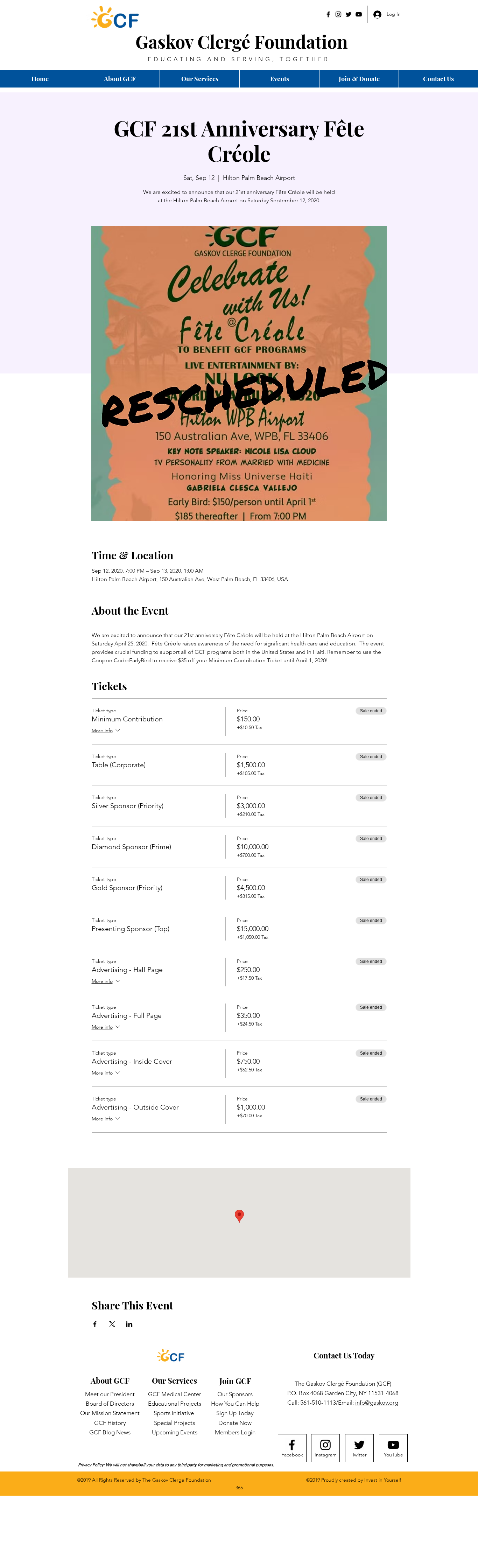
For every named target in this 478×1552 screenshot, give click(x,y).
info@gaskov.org (376, 1402)
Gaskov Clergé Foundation (241, 41)
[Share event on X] (112, 1324)
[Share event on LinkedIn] (129, 1324)
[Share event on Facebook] (95, 1324)
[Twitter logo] (359, 1445)
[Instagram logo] (325, 1445)
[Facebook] (328, 14)
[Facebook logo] (292, 1445)
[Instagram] (338, 14)
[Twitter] (348, 14)
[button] (438, 79)
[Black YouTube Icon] (359, 14)
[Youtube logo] (393, 1445)
